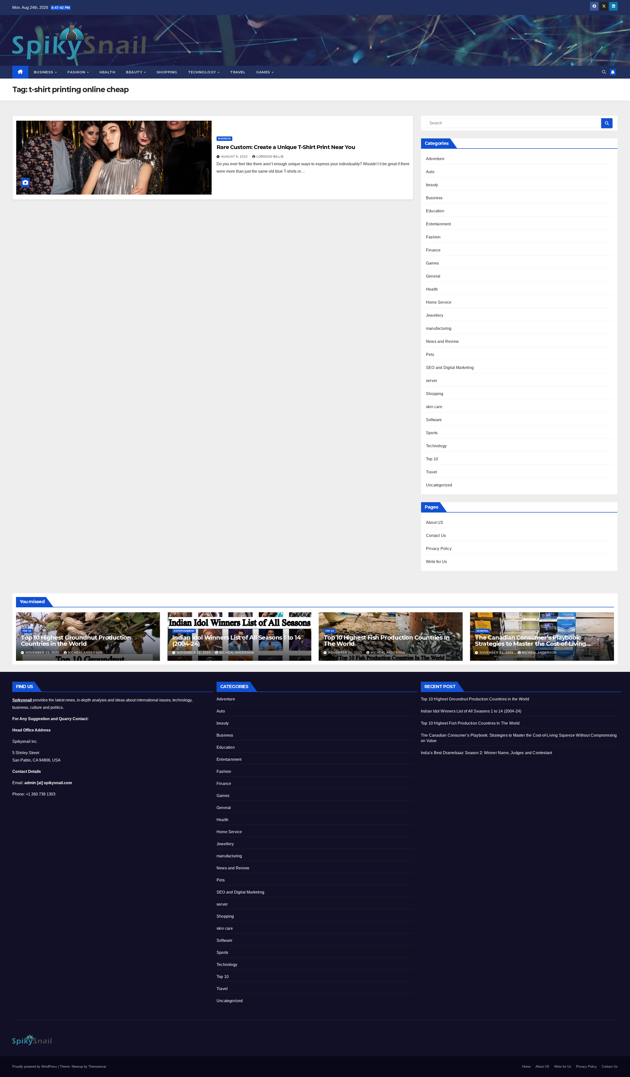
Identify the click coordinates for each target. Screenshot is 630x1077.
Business (44, 72)
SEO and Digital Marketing (450, 367)
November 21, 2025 (345, 652)
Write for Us (436, 562)
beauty (432, 185)
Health (107, 72)
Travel (237, 72)
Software (434, 420)
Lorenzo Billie (270, 156)
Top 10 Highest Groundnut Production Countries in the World (76, 640)
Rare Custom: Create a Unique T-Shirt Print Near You (286, 147)
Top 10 (432, 459)
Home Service (438, 302)
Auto (430, 172)
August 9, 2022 (235, 156)
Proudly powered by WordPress (35, 1066)
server (431, 381)
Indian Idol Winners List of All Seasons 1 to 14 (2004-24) (236, 640)
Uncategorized (439, 485)
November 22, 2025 (194, 652)
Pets (430, 354)
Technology (202, 72)
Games (263, 72)
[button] (604, 72)
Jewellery (434, 315)
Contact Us (436, 535)
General (433, 276)
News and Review (442, 341)
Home (526, 1066)
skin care (434, 407)
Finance (433, 250)
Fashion (76, 72)
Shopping (167, 72)
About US (434, 522)
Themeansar (97, 1066)
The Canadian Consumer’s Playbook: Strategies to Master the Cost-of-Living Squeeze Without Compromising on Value (536, 643)
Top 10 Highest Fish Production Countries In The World (386, 640)
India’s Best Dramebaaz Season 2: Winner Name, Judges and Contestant (486, 753)
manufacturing (439, 328)
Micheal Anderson (85, 652)
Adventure (435, 159)
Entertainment (438, 224)
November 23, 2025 (43, 652)
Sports (432, 433)
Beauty (134, 72)
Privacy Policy (439, 549)
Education (435, 211)
